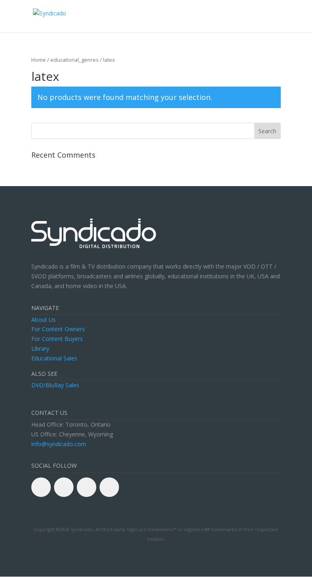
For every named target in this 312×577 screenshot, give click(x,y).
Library (40, 348)
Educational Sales (54, 358)
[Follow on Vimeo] (86, 487)
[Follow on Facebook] (41, 487)
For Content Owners (58, 329)
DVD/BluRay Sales (55, 385)
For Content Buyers (57, 339)
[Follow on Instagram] (109, 487)
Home (38, 59)
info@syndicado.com (58, 444)
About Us (43, 319)
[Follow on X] (64, 487)
